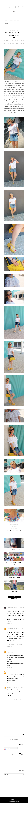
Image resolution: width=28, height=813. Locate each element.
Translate (15, 750)
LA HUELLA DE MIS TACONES (14, 644)
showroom (16, 45)
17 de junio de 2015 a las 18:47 (18, 672)
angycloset (7, 40)
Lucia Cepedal (11, 607)
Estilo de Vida (12, 17)
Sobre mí (7, 23)
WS (16, 799)
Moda (6, 17)
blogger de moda (14, 41)
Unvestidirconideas (13, 651)
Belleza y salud (9, 20)
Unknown (9, 672)
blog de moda (14, 40)
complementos (15, 43)
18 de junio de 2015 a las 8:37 (18, 687)
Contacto (16, 20)
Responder (9, 623)
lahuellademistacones (13, 628)
